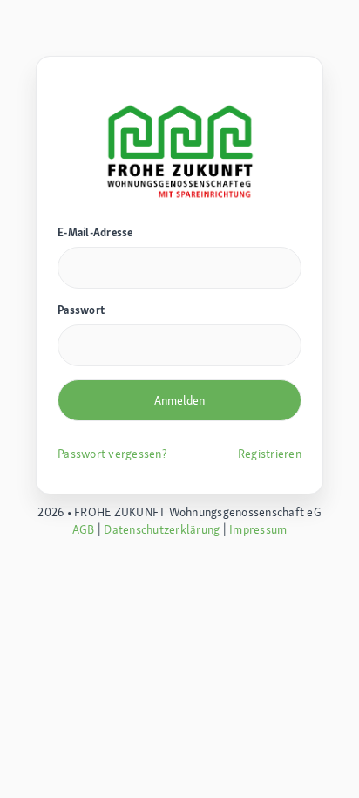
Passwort (81, 310)
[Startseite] (179, 149)
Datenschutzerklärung (162, 529)
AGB (83, 529)
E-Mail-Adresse (95, 232)
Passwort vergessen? (112, 453)
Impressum (258, 529)
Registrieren (269, 453)
